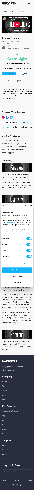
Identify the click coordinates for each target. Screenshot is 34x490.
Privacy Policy (11, 222)
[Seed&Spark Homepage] (9, 3)
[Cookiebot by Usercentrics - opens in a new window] (24, 206)
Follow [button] (10, 73)
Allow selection (17, 276)
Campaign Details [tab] (11, 122)
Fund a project (9, 11)
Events (4, 420)
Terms (4, 480)
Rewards (5, 429)
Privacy (16, 480)
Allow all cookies (17, 270)
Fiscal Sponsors (7, 434)
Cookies (29, 480)
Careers (4, 391)
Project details (22, 11)
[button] (25, 3)
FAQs (4, 445)
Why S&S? (5, 416)
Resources (5, 425)
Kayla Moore (11, 46)
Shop (4, 400)
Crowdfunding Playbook (10, 411)
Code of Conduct (8, 450)
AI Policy (5, 454)
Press (4, 395)
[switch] (29, 244)
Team (4, 386)
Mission (4, 381)
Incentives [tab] (25, 122)
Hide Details (17, 282)
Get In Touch (6, 459)
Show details (24, 264)
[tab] (5, 127)
